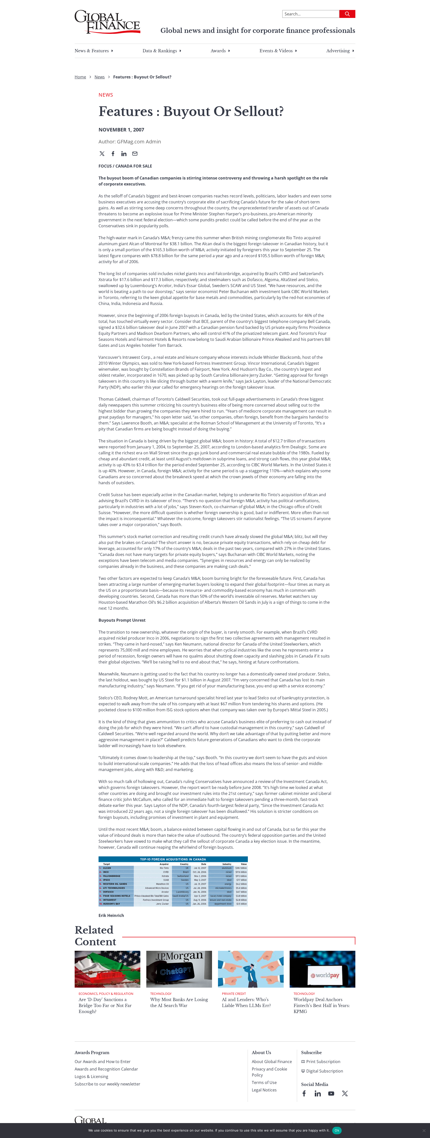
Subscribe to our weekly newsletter (107, 1084)
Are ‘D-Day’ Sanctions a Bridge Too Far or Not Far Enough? (105, 1005)
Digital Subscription (324, 1071)
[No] (423, 1130)
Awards (218, 50)
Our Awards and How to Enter (103, 1061)
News (100, 77)
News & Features (92, 50)
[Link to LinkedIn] (318, 1093)
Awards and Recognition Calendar (106, 1069)
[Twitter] (104, 154)
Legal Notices (264, 1090)
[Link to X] (345, 1093)
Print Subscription (323, 1061)
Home (80, 77)
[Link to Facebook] (304, 1093)
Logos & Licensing (91, 1076)
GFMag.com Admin (139, 141)
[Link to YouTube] (331, 1093)
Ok (337, 1130)
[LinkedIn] (125, 154)
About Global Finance (272, 1061)
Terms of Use (264, 1082)
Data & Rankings (160, 50)
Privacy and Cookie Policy (269, 1072)
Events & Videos (276, 50)
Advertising (338, 50)
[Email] (136, 154)
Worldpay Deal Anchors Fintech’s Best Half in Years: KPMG (322, 1005)
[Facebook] (114, 154)
